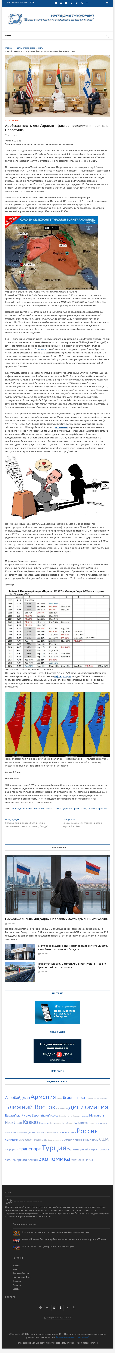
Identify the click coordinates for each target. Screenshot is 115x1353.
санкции (11, 1139)
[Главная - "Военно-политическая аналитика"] (51, 13)
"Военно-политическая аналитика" (72, 1337)
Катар (59, 1123)
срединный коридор (80, 1139)
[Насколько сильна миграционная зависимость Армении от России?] (57, 884)
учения (83, 1150)
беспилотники (102, 1098)
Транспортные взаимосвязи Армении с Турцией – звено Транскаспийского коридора (72, 965)
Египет (61, 1116)
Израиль (49, 809)
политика (69, 1132)
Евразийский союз (18, 1115)
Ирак (9, 1122)
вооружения (62, 1109)
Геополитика (12, 120)
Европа (16, 1289)
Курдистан (81, 1122)
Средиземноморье (54, 1140)
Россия (87, 1131)
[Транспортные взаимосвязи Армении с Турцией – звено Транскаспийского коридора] (20, 972)
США (83, 809)
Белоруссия (92, 1098)
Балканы (17, 1281)
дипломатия (88, 1107)
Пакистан (57, 1133)
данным (42, 349)
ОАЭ (57, 809)
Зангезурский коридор (72, 1116)
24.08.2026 (11, 924)
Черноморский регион (21, 1159)
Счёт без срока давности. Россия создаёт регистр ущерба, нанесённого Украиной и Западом (73, 947)
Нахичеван (19, 1133)
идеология (84, 1116)
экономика (54, 1159)
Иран (18, 1122)
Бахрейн (59, 1098)
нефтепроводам (62, 676)
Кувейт (70, 1123)
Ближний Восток (35, 809)
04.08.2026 (44, 972)
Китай (65, 1123)
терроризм (11, 1149)
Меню (8, 36)
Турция (91, 809)
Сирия (44, 1140)
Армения (43, 1097)
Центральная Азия (98, 1149)
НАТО (12, 1133)
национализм (33, 1132)
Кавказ (31, 1122)
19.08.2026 (44, 954)
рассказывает (61, 427)
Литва (97, 1123)
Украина (73, 1149)
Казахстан (44, 1123)
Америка (17, 1285)
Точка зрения (57, 847)
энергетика (101, 809)
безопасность (75, 1098)
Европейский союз (45, 1115)
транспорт (30, 1149)
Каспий (53, 1123)
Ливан (92, 1123)
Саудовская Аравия (70, 809)
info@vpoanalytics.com (58, 1317)
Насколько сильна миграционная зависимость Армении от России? (56, 919)
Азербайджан (18, 809)
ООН (50, 1133)
